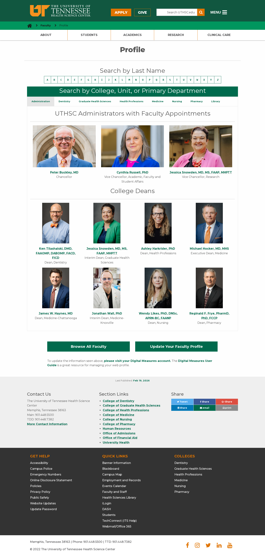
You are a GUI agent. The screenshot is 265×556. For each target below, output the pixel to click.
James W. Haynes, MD (56, 313)
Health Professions (188, 474)
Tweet (186, 402)
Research (176, 35)
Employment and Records (121, 480)
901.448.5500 (92, 542)
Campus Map (112, 474)
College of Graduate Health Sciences (131, 405)
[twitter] (208, 546)
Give (142, 12)
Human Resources (117, 428)
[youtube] (229, 546)
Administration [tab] (41, 101)
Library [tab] (215, 101)
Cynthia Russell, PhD (132, 172)
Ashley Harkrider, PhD (158, 248)
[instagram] (197, 546)
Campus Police (41, 468)
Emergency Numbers (45, 474)
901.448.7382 (122, 542)
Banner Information (116, 463)
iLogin (106, 503)
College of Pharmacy (119, 424)
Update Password (43, 509)
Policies (35, 486)
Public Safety (39, 497)
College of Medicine (118, 415)
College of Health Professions (126, 410)
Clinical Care (219, 35)
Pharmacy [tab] (197, 101)
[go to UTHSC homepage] (28, 25)
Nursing (180, 486)
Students (89, 35)
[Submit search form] (201, 12)
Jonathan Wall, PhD (107, 313)
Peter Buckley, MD (64, 172)
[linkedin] (219, 546)
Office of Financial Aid (120, 438)
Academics (132, 35)
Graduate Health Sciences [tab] (95, 101)
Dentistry (181, 463)
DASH (106, 509)
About (46, 35)
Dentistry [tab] (64, 101)
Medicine (181, 480)
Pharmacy (181, 492)
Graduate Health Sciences (193, 468)
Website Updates (43, 503)
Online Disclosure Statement (51, 480)
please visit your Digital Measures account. (137, 361)
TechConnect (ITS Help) (119, 520)
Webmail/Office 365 (116, 526)
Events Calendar (114, 486)
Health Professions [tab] (131, 101)
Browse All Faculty (88, 346)
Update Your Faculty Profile (176, 346)
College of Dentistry (118, 401)
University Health (116, 442)
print (228, 407)
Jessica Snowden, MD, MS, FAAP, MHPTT (201, 172)
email (205, 407)
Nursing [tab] (177, 101)
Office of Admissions (119, 433)
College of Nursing (117, 419)
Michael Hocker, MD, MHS (209, 248)
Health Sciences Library (119, 497)
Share (208, 402)
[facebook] (187, 546)
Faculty (46, 25)
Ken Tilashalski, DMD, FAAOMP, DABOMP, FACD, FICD (56, 253)
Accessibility (39, 463)
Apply (121, 12)
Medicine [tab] (158, 101)
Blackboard (110, 468)
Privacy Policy (40, 492)
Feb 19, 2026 (141, 380)
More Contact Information (47, 424)
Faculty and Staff (114, 492)
